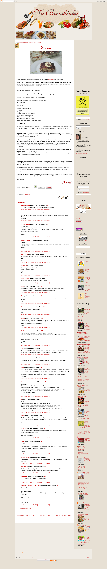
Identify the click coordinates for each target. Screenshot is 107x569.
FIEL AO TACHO (82, 437)
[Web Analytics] (53, 560)
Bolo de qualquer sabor (83, 453)
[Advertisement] (83, 64)
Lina (22, 367)
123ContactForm (86, 197)
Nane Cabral (24, 466)
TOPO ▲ (89, 557)
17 (39, 399)
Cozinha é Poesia (83, 503)
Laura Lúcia (51, 79)
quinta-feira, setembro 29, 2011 (29, 453)
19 (44, 428)
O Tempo (86, 473)
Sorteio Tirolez (86, 262)
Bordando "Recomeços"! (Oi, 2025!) (87, 460)
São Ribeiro (24, 254)
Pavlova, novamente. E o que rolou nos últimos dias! (87, 361)
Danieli (23, 318)
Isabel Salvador (25, 278)
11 (42, 318)
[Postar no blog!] (40, 188)
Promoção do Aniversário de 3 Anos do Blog (87, 288)
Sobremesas (26, 194)
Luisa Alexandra (25, 205)
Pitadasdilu (24, 476)
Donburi (86, 494)
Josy (22, 348)
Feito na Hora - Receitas (82, 397)
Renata (23, 415)
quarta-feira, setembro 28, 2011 (29, 209)
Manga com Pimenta (83, 482)
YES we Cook (81, 466)
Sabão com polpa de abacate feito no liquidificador (87, 326)
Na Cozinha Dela (82, 376)
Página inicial (45, 515)
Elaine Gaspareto (33, 557)
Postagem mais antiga (64, 515)
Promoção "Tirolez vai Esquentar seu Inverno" (87, 279)
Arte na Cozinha (82, 493)
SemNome (85, 240)
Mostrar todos (88, 547)
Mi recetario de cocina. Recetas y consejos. (83, 334)
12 (42, 330)
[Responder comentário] (43, 209)
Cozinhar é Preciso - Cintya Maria (30, 485)
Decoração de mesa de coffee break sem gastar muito (87, 310)
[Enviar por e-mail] (38, 188)
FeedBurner (86, 192)
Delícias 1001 (81, 452)
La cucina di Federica (84, 344)
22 (45, 466)
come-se (80, 322)
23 (45, 476)
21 (47, 457)
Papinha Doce (82, 525)
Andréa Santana (25, 224)
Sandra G (24, 307)
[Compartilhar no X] (41, 188)
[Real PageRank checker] (79, 230)
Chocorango (81, 534)
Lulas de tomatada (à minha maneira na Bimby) (87, 412)
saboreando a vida (83, 357)
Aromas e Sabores (83, 306)
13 (41, 348)
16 (45, 382)
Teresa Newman (25, 457)
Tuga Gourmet (82, 367)
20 (41, 441)
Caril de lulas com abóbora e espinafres (87, 389)
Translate (87, 119)
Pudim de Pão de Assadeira (87, 271)
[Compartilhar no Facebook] (43, 188)
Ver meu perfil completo (81, 153)
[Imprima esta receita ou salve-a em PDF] (35, 187)
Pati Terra (23, 358)
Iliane (22, 286)
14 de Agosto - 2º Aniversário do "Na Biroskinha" (87, 296)
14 (44, 358)
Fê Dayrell (24, 265)
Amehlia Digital (82, 457)
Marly (22, 441)
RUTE (22, 330)
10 (44, 307)
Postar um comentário (25, 508)
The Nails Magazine (83, 431)
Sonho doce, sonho (83, 472)
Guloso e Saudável (26, 240)
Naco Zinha (81, 446)
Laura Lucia (24, 382)
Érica (22, 295)
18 (42, 415)
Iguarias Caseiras (83, 408)
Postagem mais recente (25, 515)
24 (57, 485)
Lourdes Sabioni (25, 213)
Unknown (23, 428)
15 (41, 367)
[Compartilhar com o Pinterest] (44, 188)
